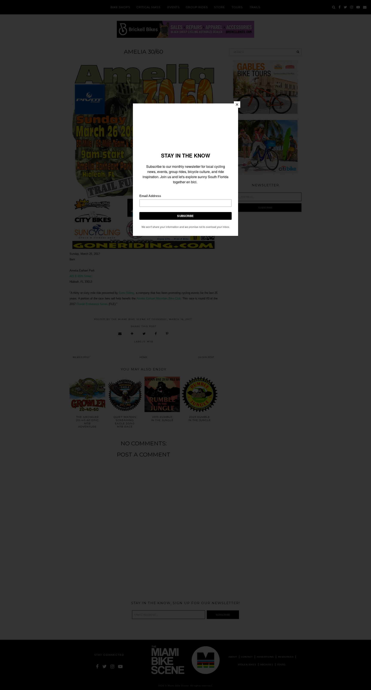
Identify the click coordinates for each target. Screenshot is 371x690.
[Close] (237, 104)
